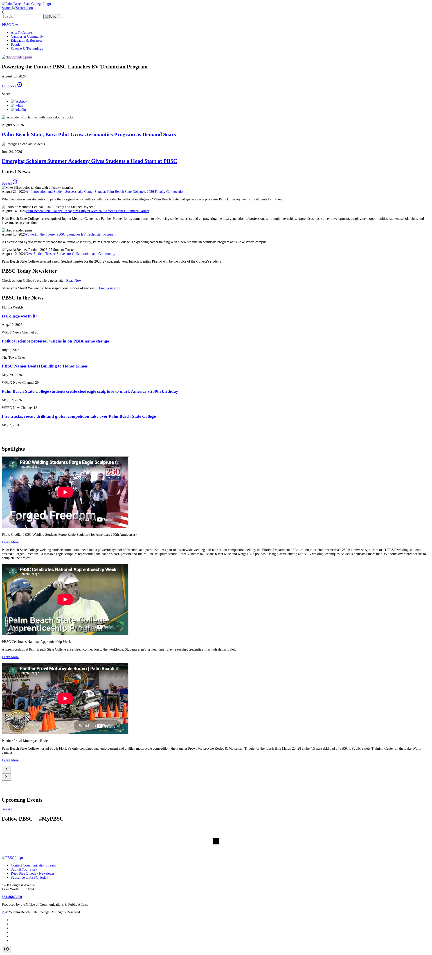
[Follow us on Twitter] (17, 105)
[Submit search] (51, 16)
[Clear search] (61, 17)
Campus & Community (27, 36)
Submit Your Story (24, 869)
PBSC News (11, 25)
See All (7, 809)
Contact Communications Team (33, 865)
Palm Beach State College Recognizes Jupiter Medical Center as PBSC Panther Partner (87, 211)
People (15, 44)
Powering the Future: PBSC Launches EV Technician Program (70, 234)
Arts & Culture (21, 32)
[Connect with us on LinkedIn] (18, 109)
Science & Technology (27, 48)
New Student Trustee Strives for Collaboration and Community (70, 254)
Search (7, 8)
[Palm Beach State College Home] (26, 4)
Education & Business (26, 40)
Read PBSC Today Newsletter (32, 873)
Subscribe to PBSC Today (29, 877)
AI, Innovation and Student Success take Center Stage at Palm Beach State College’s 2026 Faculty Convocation (105, 191)
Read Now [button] (74, 280)
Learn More (10, 542)
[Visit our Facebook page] (19, 101)
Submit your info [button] (107, 288)
